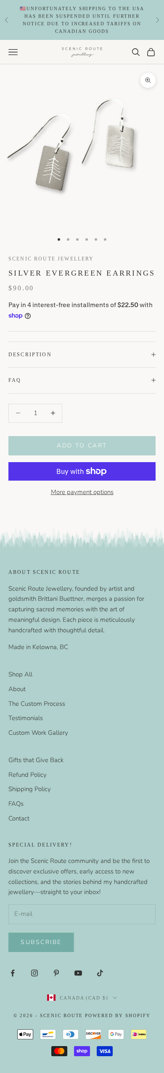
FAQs (16, 803)
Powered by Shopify (118, 1015)
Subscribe (41, 942)
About (17, 689)
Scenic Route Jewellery (51, 259)
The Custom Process (36, 704)
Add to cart (82, 446)
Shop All (20, 674)
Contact (18, 818)
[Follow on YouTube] (78, 973)
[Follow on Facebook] (12, 973)
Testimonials (25, 718)
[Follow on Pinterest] (56, 973)
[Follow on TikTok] (100, 973)
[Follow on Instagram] (34, 973)
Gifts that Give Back (35, 760)
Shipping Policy (29, 789)
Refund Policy (27, 775)
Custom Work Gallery (38, 732)
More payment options (82, 492)
